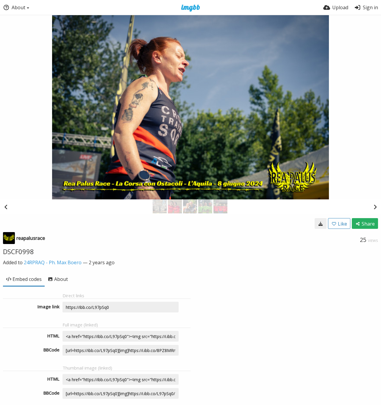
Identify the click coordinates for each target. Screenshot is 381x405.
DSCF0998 (18, 251)
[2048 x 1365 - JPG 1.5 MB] (321, 223)
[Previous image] (6, 207)
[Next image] (375, 207)
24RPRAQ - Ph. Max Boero (53, 262)
